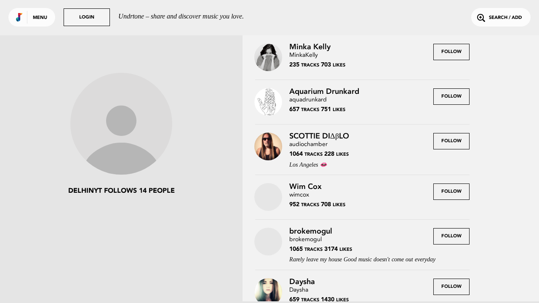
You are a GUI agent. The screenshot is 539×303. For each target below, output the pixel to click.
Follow (451, 52)
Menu (40, 18)
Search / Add (505, 18)
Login (86, 17)
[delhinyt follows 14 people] (121, 124)
